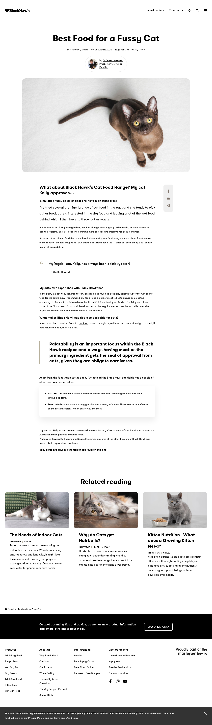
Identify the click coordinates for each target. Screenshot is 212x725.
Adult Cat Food (13, 679)
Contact (174, 10)
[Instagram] (118, 682)
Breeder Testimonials (119, 667)
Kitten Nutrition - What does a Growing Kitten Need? (171, 540)
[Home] (6, 609)
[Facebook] (110, 682)
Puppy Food (11, 661)
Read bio (103, 67)
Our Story (44, 661)
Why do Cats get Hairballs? (96, 538)
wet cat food (70, 443)
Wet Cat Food (12, 691)
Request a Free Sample (87, 673)
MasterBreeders (154, 10)
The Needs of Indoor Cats (36, 535)
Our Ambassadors (118, 673)
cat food (99, 207)
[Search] (197, 10)
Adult (133, 49)
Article (84, 49)
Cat (127, 49)
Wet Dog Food (13, 667)
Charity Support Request (53, 689)
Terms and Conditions (66, 718)
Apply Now (114, 661)
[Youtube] (125, 682)
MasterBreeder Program (121, 655)
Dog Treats (11, 673)
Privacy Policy (36, 718)
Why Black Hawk (48, 655)
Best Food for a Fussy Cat (29, 609)
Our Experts (45, 667)
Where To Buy (46, 673)
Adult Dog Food (13, 655)
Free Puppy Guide (84, 661)
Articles (12, 609)
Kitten (141, 49)
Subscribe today (158, 627)
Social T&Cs (46, 695)
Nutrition (74, 49)
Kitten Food (11, 685)
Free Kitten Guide (84, 667)
